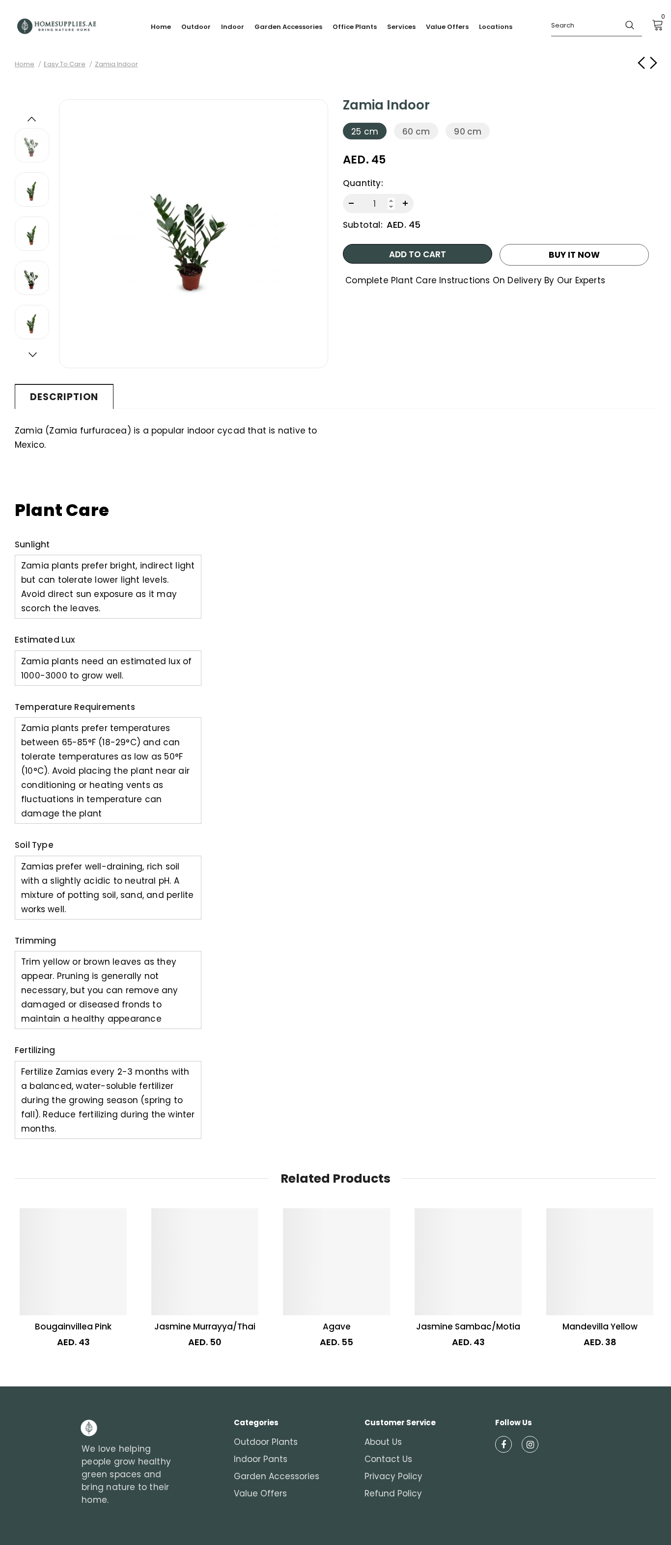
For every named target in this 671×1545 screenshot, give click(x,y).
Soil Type (34, 845)
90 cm (467, 131)
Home (24, 64)
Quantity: (363, 183)
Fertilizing (35, 1050)
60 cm (416, 131)
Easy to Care (64, 64)
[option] (193, 234)
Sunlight (32, 544)
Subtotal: (363, 225)
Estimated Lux (45, 640)
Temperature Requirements (75, 707)
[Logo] (56, 26)
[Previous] (32, 118)
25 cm (364, 131)
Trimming (35, 941)
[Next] (32, 354)
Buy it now (574, 255)
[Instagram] (530, 1444)
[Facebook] (503, 1444)
